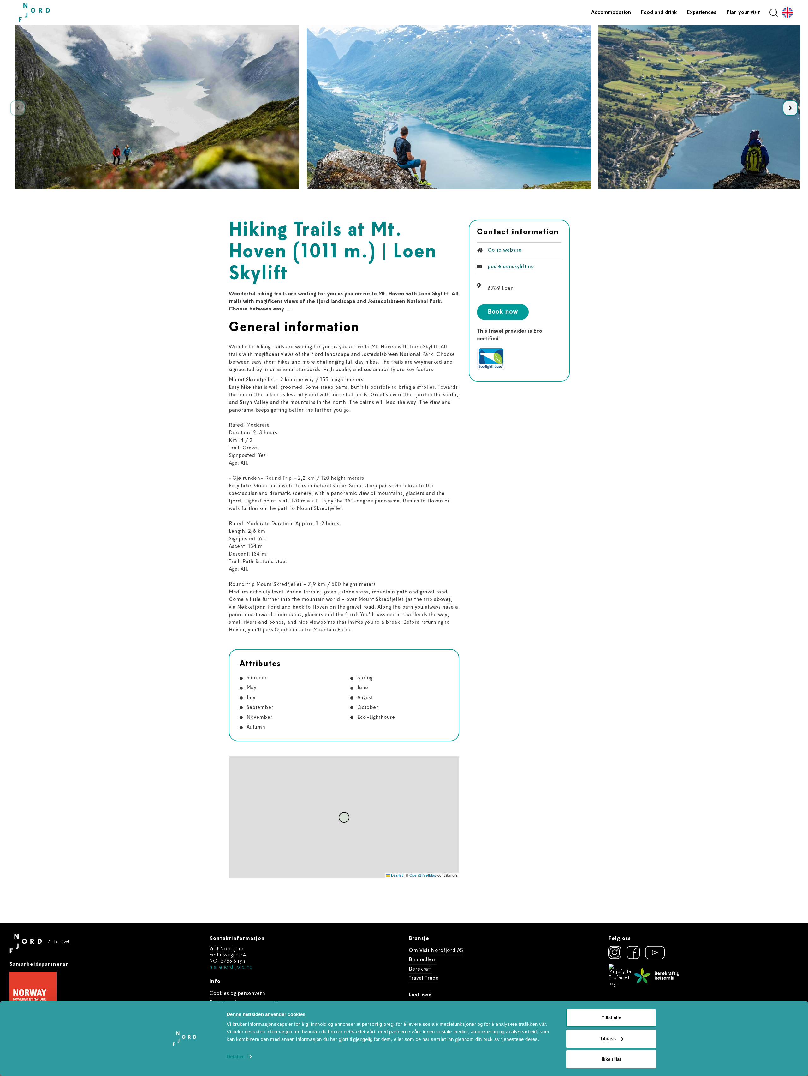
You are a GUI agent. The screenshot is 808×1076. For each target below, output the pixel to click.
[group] (157, 107)
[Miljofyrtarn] (620, 975)
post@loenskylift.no (511, 266)
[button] (790, 108)
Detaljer (235, 1056)
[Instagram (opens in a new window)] (615, 952)
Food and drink (659, 12)
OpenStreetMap (423, 875)
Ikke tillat (611, 1059)
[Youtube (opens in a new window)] (652, 952)
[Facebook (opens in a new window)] (633, 952)
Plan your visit (743, 12)
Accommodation (611, 12)
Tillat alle (611, 1017)
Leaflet (396, 875)
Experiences (701, 12)
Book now (503, 312)
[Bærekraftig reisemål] (656, 976)
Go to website (504, 250)
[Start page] (49, 13)
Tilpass (608, 1038)
